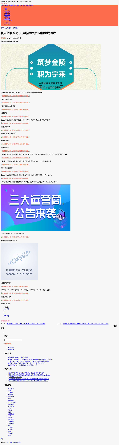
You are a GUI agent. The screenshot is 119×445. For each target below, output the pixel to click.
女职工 (10, 390)
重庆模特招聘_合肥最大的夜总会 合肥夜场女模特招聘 (26, 373)
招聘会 (10, 394)
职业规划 (11, 417)
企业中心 (7, 13)
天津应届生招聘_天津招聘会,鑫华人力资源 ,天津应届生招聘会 (28, 361)
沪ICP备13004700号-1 (14, 442)
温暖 (9, 416)
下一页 (6, 316)
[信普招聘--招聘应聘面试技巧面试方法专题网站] (17, 5)
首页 (2, 3)
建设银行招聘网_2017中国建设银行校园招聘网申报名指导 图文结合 (30, 359)
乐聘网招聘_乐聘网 (15, 377)
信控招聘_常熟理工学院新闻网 (18, 357)
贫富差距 (11, 406)
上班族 (10, 427)
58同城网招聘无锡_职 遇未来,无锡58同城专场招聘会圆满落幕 (29, 379)
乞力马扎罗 (12, 402)
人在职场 (7, 22)
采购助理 (11, 400)
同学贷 (10, 410)
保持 (9, 398)
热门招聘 (7, 24)
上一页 (6, 309)
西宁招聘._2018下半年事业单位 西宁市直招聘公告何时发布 (26, 324)
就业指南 (7, 17)
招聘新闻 (11, 349)
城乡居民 (11, 396)
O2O (9, 412)
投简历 (10, 429)
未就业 (10, 408)
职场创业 (11, 421)
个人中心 (7, 11)
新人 (9, 435)
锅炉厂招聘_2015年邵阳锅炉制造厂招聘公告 (22, 365)
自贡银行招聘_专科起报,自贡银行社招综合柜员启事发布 (26, 363)
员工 (9, 425)
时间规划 (11, 414)
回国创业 (11, 423)
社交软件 (11, 419)
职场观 (10, 433)
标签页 (6, 3)
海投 (9, 431)
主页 (2, 28)
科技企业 (11, 388)
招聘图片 (16, 28)
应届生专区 (8, 20)
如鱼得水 (11, 404)
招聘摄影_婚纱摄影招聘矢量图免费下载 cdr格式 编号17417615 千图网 (85, 324)
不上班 (10, 392)
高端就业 (7, 19)
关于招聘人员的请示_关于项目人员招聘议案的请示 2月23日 (28, 381)
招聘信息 (7, 15)
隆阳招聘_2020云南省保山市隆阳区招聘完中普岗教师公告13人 (29, 375)
